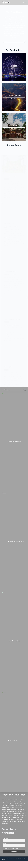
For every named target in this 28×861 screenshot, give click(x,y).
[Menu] (23, 2)
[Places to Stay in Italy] (4, 740)
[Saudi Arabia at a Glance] (14, 259)
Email (4, 843)
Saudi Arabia (7, 274)
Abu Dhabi (6, 178)
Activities (11, 226)
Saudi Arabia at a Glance (10, 271)
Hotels (12, 178)
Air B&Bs (12, 322)
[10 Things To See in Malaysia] (4, 442)
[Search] (25, 2)
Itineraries (16, 178)
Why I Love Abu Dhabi (10, 176)
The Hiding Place (8, 367)
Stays (20, 178)
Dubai (5, 226)
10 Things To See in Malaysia (14, 441)
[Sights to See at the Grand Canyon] (4, 541)
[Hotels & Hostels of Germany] (14, 307)
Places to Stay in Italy (13, 740)
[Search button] (24, 41)
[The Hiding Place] (14, 355)
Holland (6, 369)
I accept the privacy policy (11, 848)
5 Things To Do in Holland (14, 640)
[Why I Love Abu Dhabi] (14, 164)
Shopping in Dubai (9, 223)
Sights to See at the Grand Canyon (16, 541)
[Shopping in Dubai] (14, 211)
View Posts (14, 68)
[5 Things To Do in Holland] (4, 641)
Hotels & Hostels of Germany (12, 319)
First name (5, 838)
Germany (6, 322)
